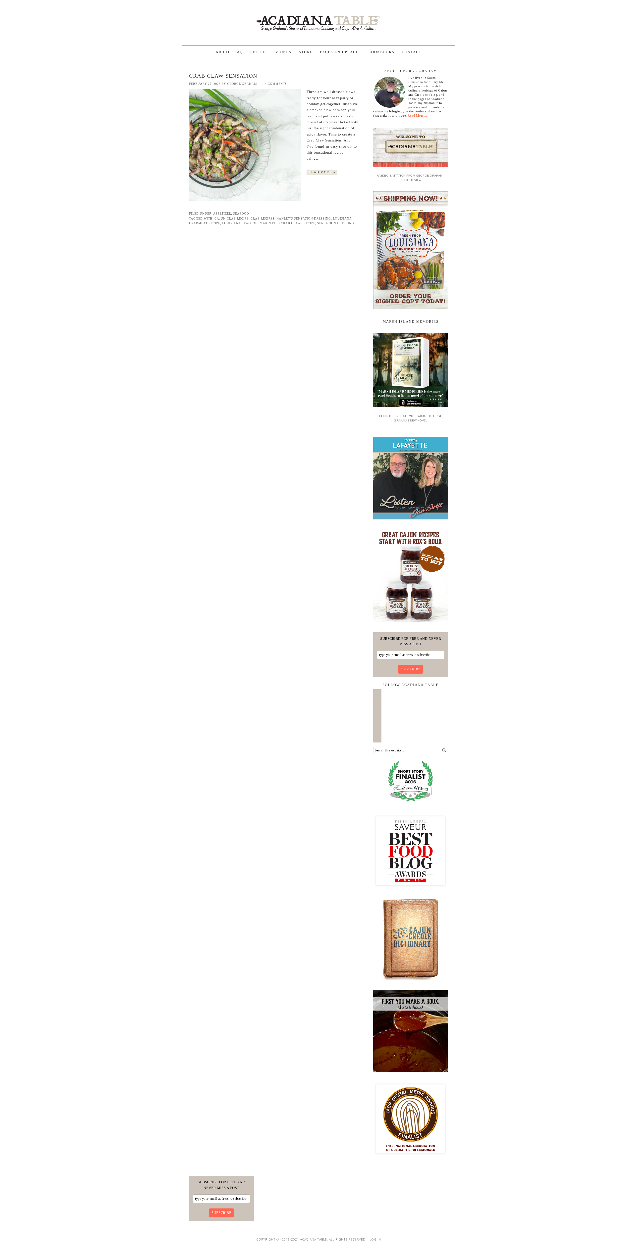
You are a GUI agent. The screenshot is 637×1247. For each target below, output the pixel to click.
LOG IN (375, 1239)
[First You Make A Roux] (410, 1074)
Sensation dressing (335, 223)
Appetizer (222, 213)
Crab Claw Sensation (223, 76)
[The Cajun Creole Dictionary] (410, 982)
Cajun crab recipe (231, 218)
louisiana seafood (240, 223)
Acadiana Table (318, 20)
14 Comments (275, 84)
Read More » (322, 172)
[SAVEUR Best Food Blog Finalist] (410, 890)
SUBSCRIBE (411, 669)
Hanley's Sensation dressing (303, 218)
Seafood (241, 213)
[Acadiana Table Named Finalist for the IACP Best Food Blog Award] (410, 1158)
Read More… (417, 115)
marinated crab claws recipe (287, 223)
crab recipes (262, 218)
